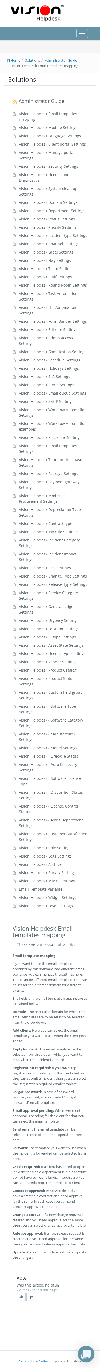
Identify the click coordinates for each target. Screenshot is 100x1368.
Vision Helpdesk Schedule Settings (49, 360)
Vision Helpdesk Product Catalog (48, 670)
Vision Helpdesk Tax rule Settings (48, 531)
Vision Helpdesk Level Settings (46, 905)
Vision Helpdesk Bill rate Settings (48, 329)
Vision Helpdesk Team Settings (46, 268)
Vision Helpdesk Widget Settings (47, 897)
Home (15, 60)
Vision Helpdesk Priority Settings (48, 227)
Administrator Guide (61, 60)
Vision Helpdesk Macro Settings (47, 880)
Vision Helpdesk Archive (40, 864)
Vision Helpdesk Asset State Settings (51, 645)
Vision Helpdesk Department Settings (52, 210)
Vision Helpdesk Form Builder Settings (53, 321)
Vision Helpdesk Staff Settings (45, 276)
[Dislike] (30, 1297)
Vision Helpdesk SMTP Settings (46, 401)
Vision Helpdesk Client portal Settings (52, 144)
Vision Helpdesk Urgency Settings (48, 620)
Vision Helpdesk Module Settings (48, 127)
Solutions (32, 60)
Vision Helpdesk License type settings (52, 653)
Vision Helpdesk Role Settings (45, 847)
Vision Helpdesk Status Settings (47, 218)
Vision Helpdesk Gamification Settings (52, 351)
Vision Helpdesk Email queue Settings (52, 393)
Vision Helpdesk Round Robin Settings (53, 285)
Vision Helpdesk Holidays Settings (49, 368)
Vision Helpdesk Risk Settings (45, 567)
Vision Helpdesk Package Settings (48, 473)
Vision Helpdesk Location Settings (49, 628)
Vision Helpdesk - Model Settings (48, 747)
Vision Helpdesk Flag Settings (45, 260)
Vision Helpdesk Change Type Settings (53, 576)
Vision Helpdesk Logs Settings (45, 856)
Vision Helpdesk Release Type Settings (53, 584)
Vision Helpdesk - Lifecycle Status (48, 756)
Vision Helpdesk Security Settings (48, 166)
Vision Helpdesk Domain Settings (48, 202)
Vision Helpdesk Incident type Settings (53, 235)
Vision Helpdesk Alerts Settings (46, 384)
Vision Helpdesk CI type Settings (47, 637)
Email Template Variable (40, 889)
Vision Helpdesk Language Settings (50, 135)
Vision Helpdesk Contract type (45, 523)
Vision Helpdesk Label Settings (46, 252)
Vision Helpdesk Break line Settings (50, 437)
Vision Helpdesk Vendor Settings (48, 661)
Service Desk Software (36, 1361)
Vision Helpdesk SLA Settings (44, 376)
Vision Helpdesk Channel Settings (49, 243)
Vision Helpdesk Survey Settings (47, 872)
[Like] (21, 1297)
